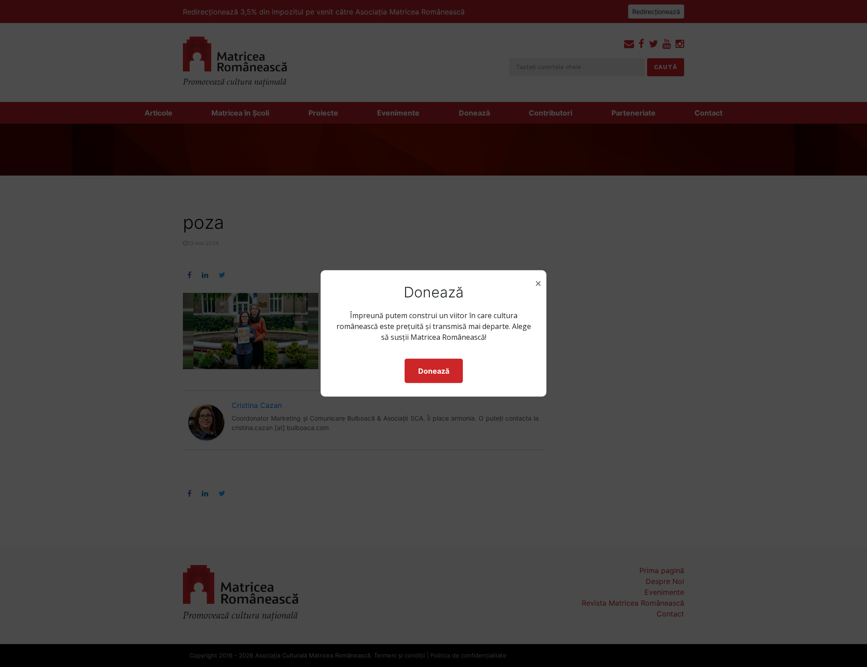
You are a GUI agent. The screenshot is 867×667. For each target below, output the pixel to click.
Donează (433, 370)
